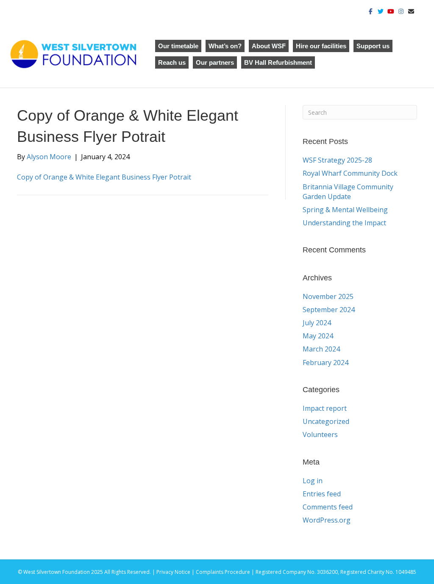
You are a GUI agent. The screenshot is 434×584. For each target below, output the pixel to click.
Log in (313, 480)
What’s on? (225, 46)
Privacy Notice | (176, 572)
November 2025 (328, 296)
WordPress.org (327, 520)
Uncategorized (326, 421)
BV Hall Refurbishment (278, 62)
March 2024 (321, 349)
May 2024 (318, 335)
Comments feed (328, 507)
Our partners (215, 62)
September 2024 (329, 309)
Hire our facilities (321, 46)
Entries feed (322, 493)
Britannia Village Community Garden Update (348, 191)
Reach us (172, 62)
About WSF (269, 46)
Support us (372, 46)
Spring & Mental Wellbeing (345, 209)
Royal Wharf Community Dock (350, 173)
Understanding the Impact (345, 222)
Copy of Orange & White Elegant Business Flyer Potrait (104, 177)
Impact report (325, 408)
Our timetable (178, 46)
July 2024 (317, 322)
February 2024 (325, 362)
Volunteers (320, 434)
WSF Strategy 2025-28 (337, 160)
